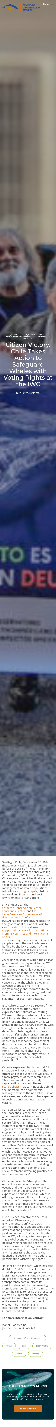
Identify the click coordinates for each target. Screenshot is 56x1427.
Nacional (28, 338)
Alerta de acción (19, 335)
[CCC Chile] (21, 7)
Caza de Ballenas (36, 335)
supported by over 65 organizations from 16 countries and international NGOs (25, 934)
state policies (11, 1086)
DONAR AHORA (28, 1408)
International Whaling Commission (27, 1338)
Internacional (45, 336)
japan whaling (42, 1346)
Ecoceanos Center (13, 911)
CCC (18, 393)
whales (19, 1353)
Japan (24, 1346)
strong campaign (28, 891)
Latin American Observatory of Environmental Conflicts (22, 916)
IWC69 (9, 1346)
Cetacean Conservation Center (21, 908)
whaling (35, 1353)
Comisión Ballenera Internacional (20, 336)
